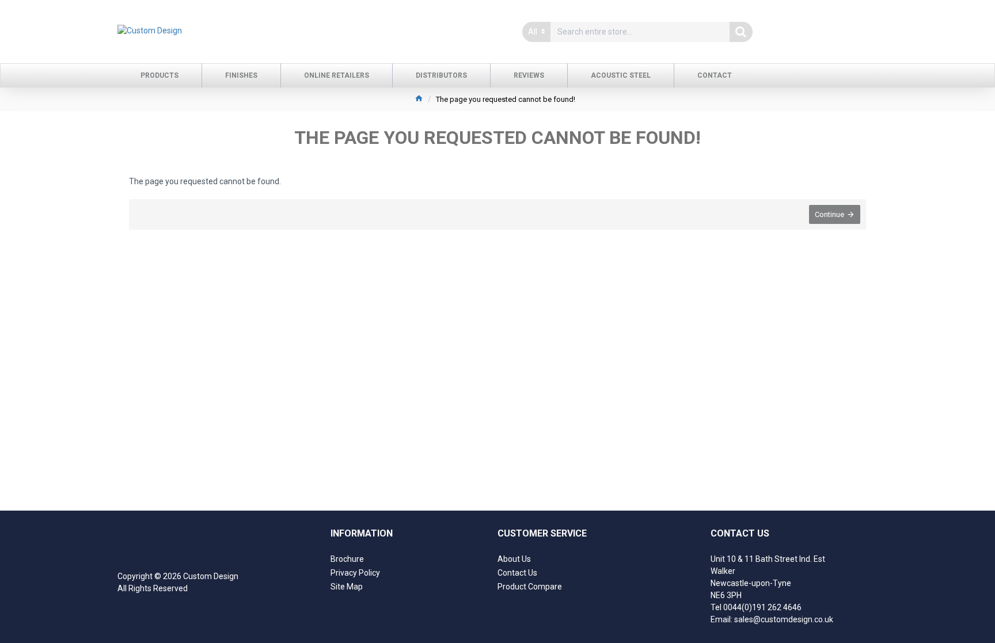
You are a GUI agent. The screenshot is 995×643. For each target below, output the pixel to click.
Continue (829, 214)
